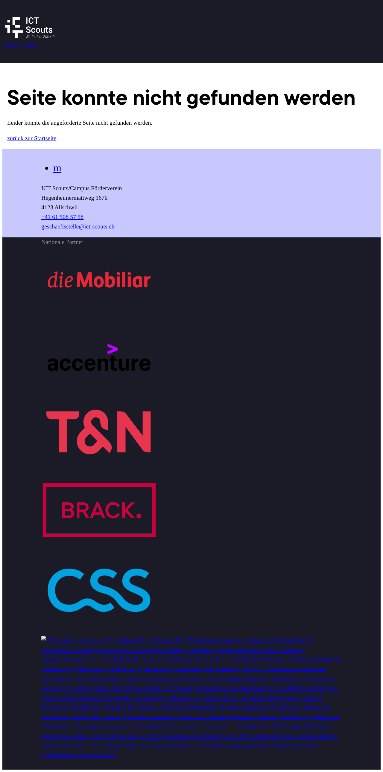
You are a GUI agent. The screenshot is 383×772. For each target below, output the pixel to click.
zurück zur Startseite (31, 138)
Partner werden (21, 45)
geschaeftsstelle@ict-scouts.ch (77, 226)
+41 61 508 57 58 (62, 217)
